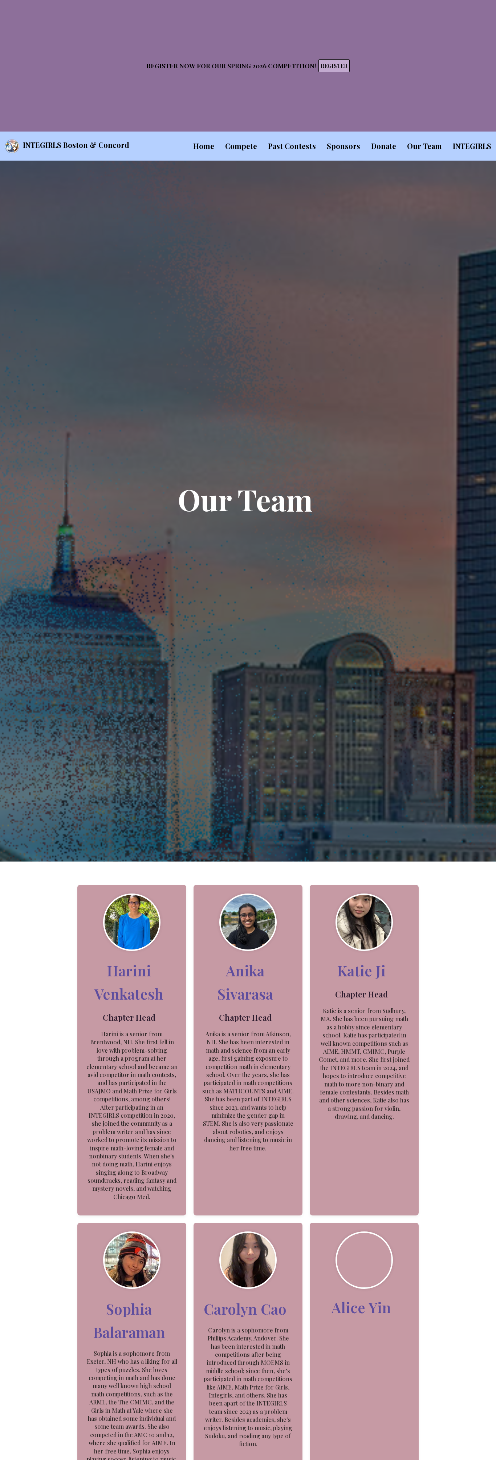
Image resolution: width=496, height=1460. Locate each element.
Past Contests (292, 146)
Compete (241, 146)
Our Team (424, 146)
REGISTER (334, 65)
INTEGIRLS (472, 146)
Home (203, 146)
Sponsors (343, 146)
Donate (383, 146)
